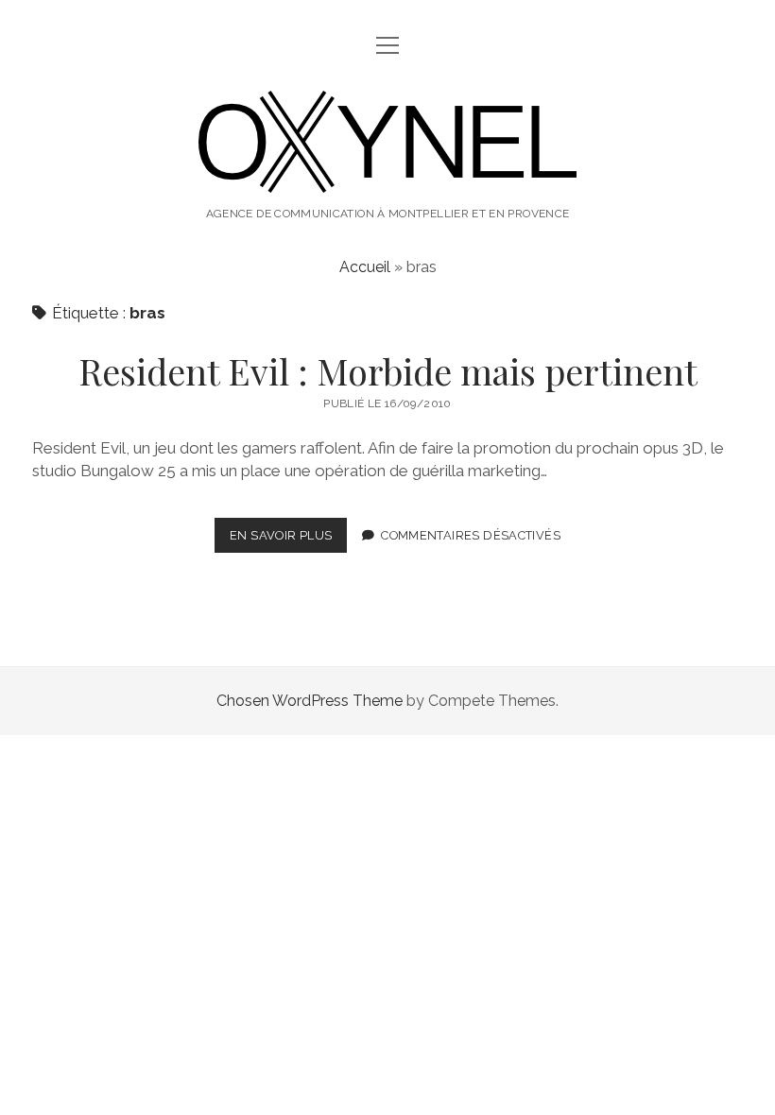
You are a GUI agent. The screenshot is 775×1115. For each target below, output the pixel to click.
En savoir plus (288, 540)
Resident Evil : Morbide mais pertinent (388, 371)
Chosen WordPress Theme (309, 701)
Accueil (364, 267)
